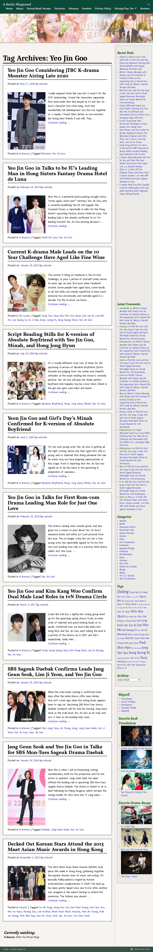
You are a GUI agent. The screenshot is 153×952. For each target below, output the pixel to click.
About (19, 8)
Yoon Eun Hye (124, 664)
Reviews (145, 8)
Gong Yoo (46, 315)
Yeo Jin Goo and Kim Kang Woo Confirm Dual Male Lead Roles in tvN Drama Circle (57, 594)
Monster (46, 153)
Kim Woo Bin (131, 617)
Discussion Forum (127, 527)
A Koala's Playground (17, 4)
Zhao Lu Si (122, 668)
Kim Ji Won (142, 608)
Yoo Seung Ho (139, 664)
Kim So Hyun (15, 911)
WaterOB (125, 711)
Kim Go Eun (133, 608)
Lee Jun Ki (88, 315)
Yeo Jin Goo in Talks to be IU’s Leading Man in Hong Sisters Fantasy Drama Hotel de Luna (57, 174)
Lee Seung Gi (19, 320)
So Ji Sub (33, 320)
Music (122, 557)
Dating (122, 592)
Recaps (123, 569)
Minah (87, 403)
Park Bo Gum (132, 638)
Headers (86, 8)
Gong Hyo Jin (61, 907)
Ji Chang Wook (130, 604)
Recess (122, 572)
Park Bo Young (90, 911)
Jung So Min (123, 608)
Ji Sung (139, 604)
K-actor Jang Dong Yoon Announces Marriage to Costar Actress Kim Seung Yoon (133, 124)
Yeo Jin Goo (58, 153)
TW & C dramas (127, 575)
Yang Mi (130, 662)
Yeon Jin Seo (36, 732)
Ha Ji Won (126, 597)
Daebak (46, 829)
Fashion (123, 536)
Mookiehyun (126, 705)
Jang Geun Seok (87, 728)
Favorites (59, 8)
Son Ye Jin (135, 658)
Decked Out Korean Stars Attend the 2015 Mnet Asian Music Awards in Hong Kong (56, 847)
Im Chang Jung (68, 728)
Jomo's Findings (128, 702)
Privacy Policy (103, 8)
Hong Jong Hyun (73, 403)
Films (122, 539)
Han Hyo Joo (97, 907)
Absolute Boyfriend (52, 403)
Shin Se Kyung (136, 648)
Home (9, 8)
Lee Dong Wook (129, 621)
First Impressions (127, 542)
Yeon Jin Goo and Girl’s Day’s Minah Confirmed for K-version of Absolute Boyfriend (51, 424)
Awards (23, 907)
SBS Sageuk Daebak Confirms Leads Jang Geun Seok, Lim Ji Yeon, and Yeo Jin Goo (56, 672)
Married (122, 634)
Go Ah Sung (45, 907)
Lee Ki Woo (44, 911)
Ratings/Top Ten (124, 8)
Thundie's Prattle (128, 708)
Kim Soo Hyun (73, 315)
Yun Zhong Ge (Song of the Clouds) (133, 793)
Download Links (127, 530)
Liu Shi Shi (142, 630)
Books (122, 524)
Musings (123, 560)
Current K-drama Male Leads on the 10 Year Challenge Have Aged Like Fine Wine (56, 255)
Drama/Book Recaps (39, 8)
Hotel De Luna (50, 237)
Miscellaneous (126, 554)
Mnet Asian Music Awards (66, 911)
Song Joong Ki (48, 320)
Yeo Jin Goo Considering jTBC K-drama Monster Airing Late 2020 (53, 73)
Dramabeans (126, 699)
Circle (44, 650)
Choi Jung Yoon (50, 728)
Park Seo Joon (131, 643)
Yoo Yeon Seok (81, 915)
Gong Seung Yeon (58, 650)
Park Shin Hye (27, 915)
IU (123, 601)
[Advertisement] (135, 250)
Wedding (121, 661)
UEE (54, 915)
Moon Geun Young (136, 634)
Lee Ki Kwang (95, 650)
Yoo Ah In (136, 662)
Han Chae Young (79, 907)
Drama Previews (127, 533)
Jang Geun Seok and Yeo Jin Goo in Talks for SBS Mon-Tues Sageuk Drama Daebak (56, 750)
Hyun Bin (59, 315)
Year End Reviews (127, 578)
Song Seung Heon (68, 320)
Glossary (73, 8)
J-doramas (124, 545)
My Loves (24, 315)
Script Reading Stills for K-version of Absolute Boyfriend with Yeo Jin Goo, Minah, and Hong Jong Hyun (51, 340)
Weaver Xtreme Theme (142, 949)
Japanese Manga (127, 548)
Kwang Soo (29, 911)
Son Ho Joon (43, 915)
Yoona (143, 662)
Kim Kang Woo (78, 650)
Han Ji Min (135, 597)
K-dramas (24, 153)
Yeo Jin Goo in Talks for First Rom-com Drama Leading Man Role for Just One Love (54, 503)
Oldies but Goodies (128, 566)
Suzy (144, 657)
